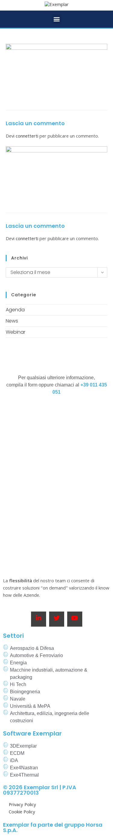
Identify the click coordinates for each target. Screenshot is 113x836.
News (12, 320)
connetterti (27, 137)
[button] (56, 19)
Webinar (15, 332)
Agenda (15, 309)
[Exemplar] (57, 5)
